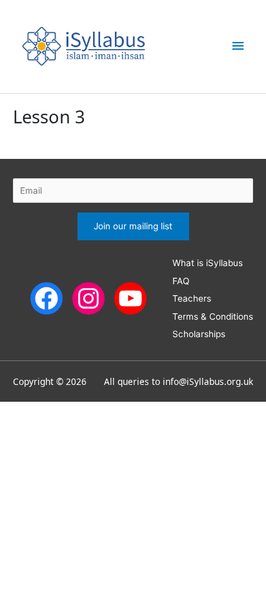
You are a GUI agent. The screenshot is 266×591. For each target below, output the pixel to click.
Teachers (191, 298)
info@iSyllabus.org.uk (208, 381)
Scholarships (198, 334)
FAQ (180, 281)
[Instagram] (88, 298)
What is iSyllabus (207, 263)
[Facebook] (46, 298)
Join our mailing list (133, 226)
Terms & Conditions (212, 316)
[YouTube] (130, 298)
